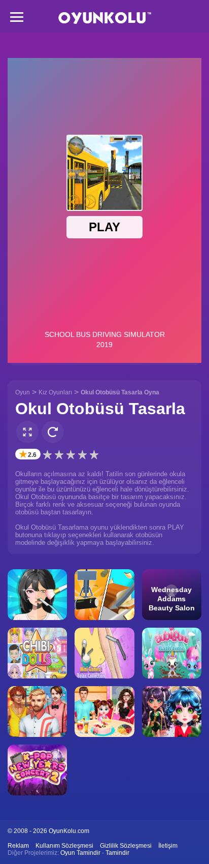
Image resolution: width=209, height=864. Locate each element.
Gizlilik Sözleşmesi (126, 845)
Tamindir (117, 852)
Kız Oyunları (55, 392)
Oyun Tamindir (80, 852)
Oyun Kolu (105, 18)
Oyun (22, 392)
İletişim (168, 845)
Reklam (18, 845)
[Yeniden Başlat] (53, 432)
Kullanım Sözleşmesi (64, 845)
